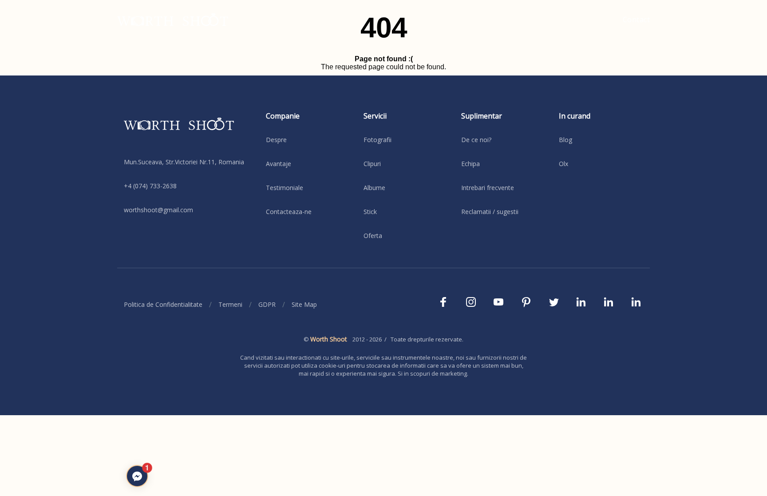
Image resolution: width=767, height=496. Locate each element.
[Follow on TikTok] (608, 304)
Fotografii (377, 139)
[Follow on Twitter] (553, 304)
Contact (636, 19)
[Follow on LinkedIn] (581, 304)
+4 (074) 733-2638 (150, 186)
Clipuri (372, 163)
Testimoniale (284, 187)
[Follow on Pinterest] (526, 304)
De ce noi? (476, 139)
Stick (370, 211)
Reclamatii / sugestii (489, 211)
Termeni (230, 304)
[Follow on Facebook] (443, 304)
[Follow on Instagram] (471, 304)
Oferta (373, 235)
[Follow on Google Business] (636, 304)
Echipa (470, 163)
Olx (563, 163)
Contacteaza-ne (289, 211)
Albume (374, 187)
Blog (565, 139)
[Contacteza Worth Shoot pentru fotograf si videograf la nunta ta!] (188, 130)
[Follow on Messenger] (137, 476)
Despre (276, 139)
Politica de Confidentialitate (163, 304)
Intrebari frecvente (487, 187)
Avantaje (278, 163)
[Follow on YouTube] (498, 304)
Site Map (304, 304)
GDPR (267, 304)
